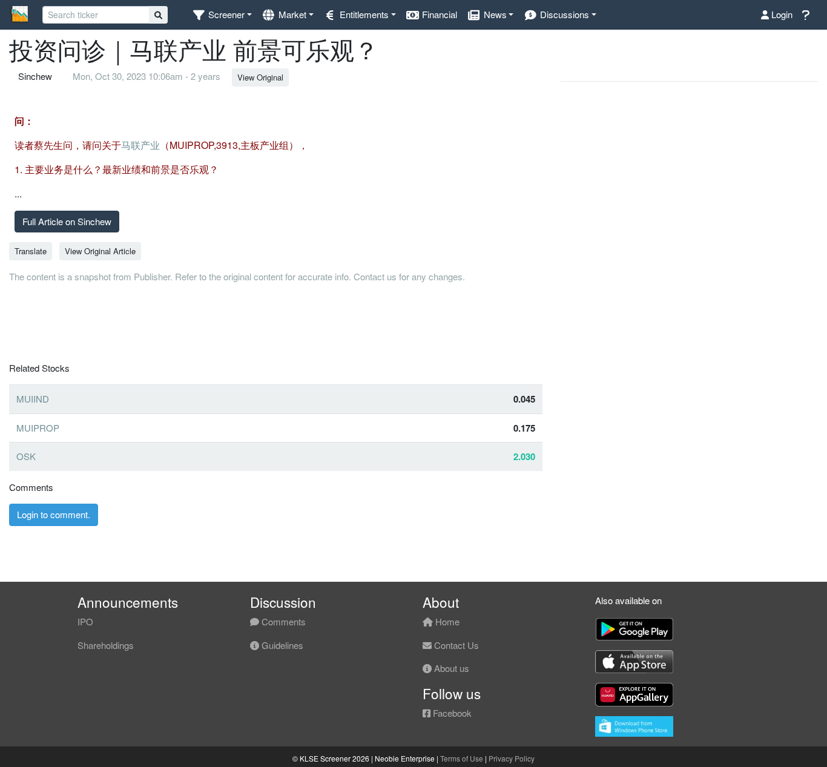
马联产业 (140, 145)
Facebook (451, 712)
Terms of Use (461, 758)
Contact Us (455, 645)
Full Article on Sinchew (66, 221)
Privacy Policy (512, 758)
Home (446, 621)
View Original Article (100, 251)
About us (450, 668)
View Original (260, 77)
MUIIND (32, 398)
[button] (222, 15)
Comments (282, 621)
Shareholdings (105, 645)
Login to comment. (53, 514)
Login (780, 14)
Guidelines (281, 645)
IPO (85, 621)
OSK (26, 456)
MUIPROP (37, 427)
